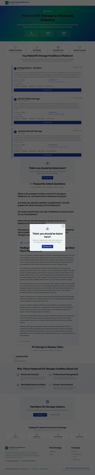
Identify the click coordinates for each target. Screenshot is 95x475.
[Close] (63, 226)
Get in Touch (48, 246)
